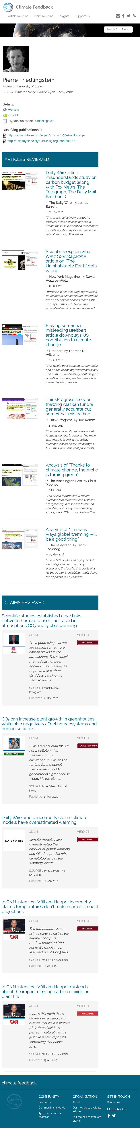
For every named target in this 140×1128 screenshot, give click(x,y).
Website (13, 109)
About (76, 1102)
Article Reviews (18, 16)
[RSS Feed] (134, 16)
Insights (64, 16)
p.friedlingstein (44, 121)
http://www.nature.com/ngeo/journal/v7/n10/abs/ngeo (47, 135)
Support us (82, 16)
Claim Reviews (43, 16)
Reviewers (45, 1102)
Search (126, 29)
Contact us (113, 1102)
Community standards (52, 1107)
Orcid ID (13, 115)
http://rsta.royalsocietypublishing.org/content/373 (42, 141)
